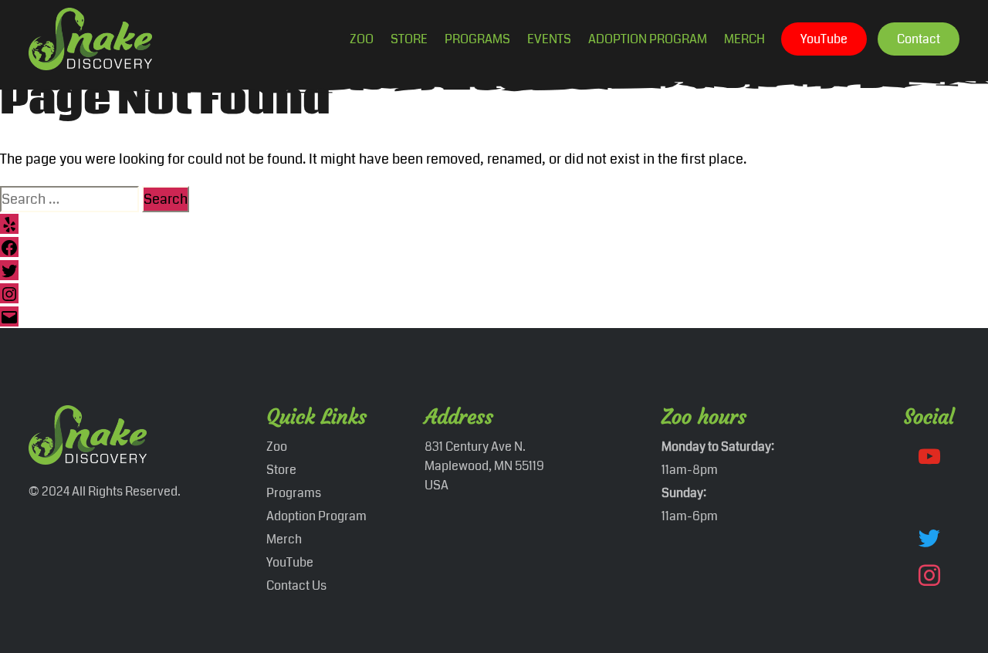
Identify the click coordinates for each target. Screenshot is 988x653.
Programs (477, 39)
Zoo (362, 39)
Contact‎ (918, 39)
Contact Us (296, 585)
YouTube (824, 39)
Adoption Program (647, 39)
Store (409, 39)
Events (549, 39)
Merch (744, 39)
